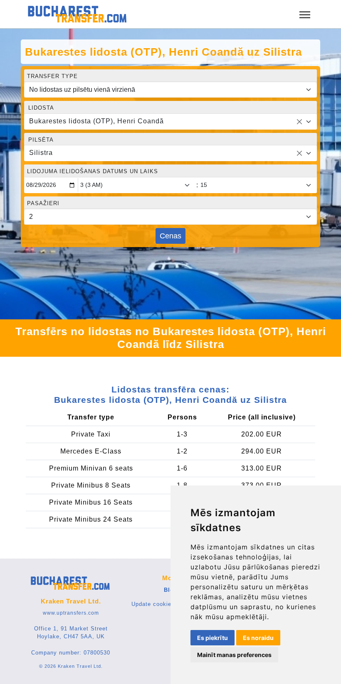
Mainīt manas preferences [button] (234, 654)
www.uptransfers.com (71, 613)
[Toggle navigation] (304, 14)
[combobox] (170, 122)
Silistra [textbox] (41, 152)
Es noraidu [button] (258, 637)
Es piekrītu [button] (212, 637)
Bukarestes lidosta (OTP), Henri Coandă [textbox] (96, 121)
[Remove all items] (299, 121)
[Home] (78, 14)
